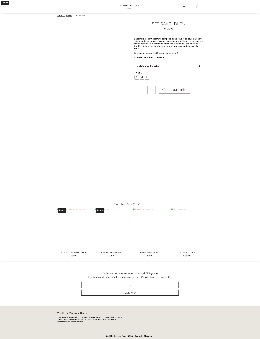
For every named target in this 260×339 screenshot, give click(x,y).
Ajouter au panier (174, 90)
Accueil (61, 16)
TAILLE (138, 73)
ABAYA (69, 16)
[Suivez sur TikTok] (136, 331)
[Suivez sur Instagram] (124, 331)
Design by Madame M (144, 336)
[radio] (137, 77)
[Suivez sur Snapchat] (130, 331)
